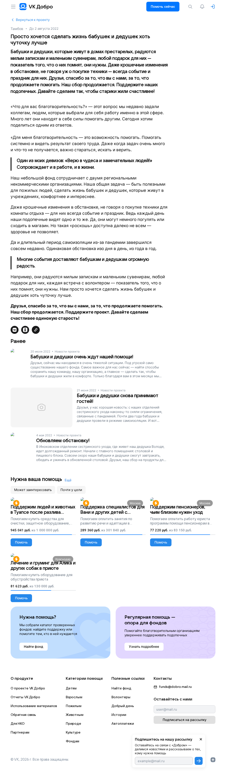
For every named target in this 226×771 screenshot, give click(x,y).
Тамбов (17, 28)
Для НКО (17, 723)
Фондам (72, 741)
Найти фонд (121, 688)
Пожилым (73, 706)
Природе (73, 723)
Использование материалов (34, 706)
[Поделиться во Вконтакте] (15, 330)
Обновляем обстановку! (63, 440)
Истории (118, 715)
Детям (71, 688)
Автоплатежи (122, 723)
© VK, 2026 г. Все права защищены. (40, 760)
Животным (74, 715)
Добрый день (122, 706)
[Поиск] (191, 7)
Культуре (73, 732)
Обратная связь (23, 715)
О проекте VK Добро (28, 688)
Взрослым (74, 697)
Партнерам (20, 732)
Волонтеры (120, 697)
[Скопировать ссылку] (36, 330)
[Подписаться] (199, 761)
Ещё (68, 480)
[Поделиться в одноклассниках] (25, 330)
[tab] (33, 490)
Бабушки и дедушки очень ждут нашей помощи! (81, 356)
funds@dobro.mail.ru (175, 687)
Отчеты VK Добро (25, 697)
